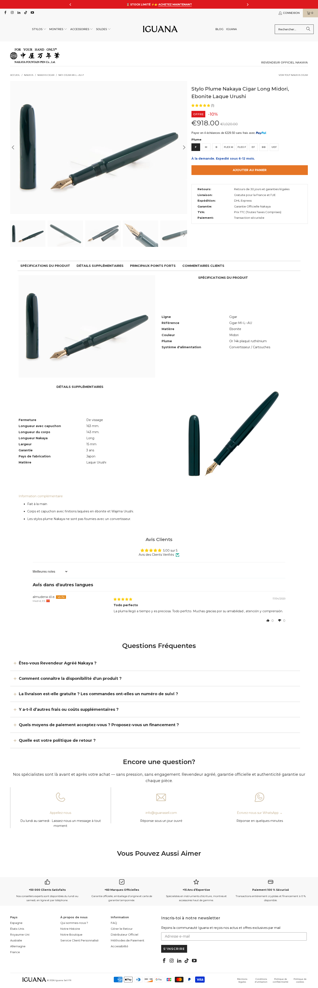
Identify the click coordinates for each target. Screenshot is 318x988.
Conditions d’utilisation (261, 980)
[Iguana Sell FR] (160, 29)
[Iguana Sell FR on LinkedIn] (19, 13)
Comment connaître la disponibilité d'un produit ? (70, 678)
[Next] (183, 147)
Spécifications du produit (45, 266)
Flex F (242, 147)
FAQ (114, 923)
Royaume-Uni (19, 934)
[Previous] (13, 147)
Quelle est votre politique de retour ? (57, 740)
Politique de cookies (300, 980)
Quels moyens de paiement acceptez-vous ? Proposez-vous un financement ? (99, 724)
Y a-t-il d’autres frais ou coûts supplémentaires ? (69, 709)
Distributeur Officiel (124, 934)
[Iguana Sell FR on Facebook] (5, 13)
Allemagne (18, 946)
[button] (39, 29)
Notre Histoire (70, 928)
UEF (274, 147)
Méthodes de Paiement (127, 940)
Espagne (16, 923)
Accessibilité (119, 946)
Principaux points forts (153, 266)
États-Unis (17, 928)
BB (264, 147)
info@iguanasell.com (161, 813)
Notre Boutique (71, 934)
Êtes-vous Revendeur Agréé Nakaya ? (57, 663)
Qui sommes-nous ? (74, 923)
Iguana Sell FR (63, 980)
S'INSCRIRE (174, 949)
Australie (16, 940)
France (15, 952)
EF (253, 147)
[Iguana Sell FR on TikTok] (25, 13)
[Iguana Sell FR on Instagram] (12, 13)
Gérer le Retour (122, 928)
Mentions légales (242, 980)
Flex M (228, 147)
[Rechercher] (308, 29)
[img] (123, 599)
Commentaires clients (203, 266)
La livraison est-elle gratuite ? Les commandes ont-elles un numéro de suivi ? (98, 694)
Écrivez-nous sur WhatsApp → (260, 813)
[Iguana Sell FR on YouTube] (32, 13)
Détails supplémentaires (100, 266)
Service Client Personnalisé (79, 940)
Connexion (291, 13)
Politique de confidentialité (280, 980)
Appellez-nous (60, 813)
